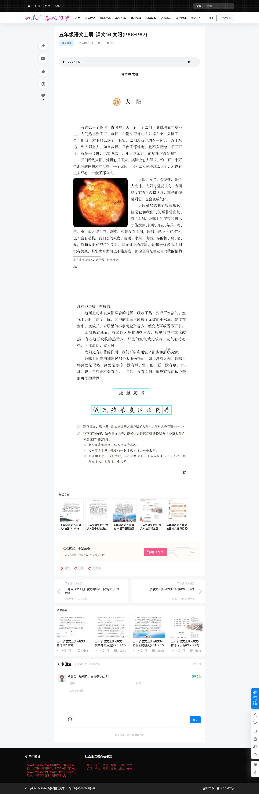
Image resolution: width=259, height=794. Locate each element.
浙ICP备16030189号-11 (82, 788)
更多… (195, 18)
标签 (37, 6)
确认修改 (196, 676)
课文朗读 (66, 43)
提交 (195, 719)
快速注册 (226, 18)
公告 (27, 6)
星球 (47, 6)
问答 (57, 6)
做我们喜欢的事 (56, 788)
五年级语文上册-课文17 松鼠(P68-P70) (169, 589)
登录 (211, 18)
